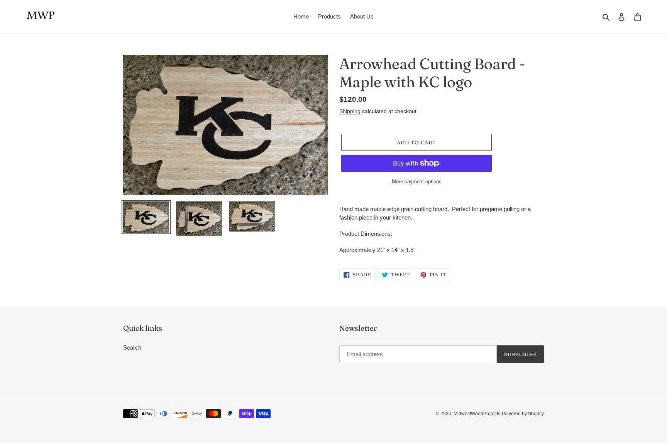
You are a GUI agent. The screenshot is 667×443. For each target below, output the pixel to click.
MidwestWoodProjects (477, 413)
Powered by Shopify (523, 413)
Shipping (350, 111)
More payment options (417, 181)
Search (132, 347)
